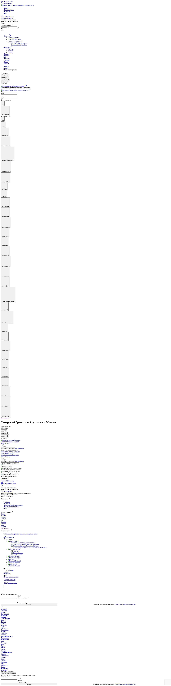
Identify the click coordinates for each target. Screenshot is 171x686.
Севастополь (4, 655)
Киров (3, 626)
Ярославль (4, 670)
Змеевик (3, 523)
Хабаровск (4, 665)
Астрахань (4, 609)
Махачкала (4, 633)
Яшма (2, 525)
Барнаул (3, 612)
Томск (2, 659)
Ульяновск (4, 662)
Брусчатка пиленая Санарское (10, 442)
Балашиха (4, 610)
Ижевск (3, 620)
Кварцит (3, 518)
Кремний (3, 522)
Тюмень (3, 660)
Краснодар (4, 628)
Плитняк (3, 515)
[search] (18, 27)
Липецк (3, 631)
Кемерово (4, 625)
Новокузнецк (5, 638)
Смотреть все (5, 418)
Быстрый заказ (19, 448)
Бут (2, 520)
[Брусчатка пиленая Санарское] (10, 440)
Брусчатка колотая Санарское (10, 455)
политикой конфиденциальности (126, 604)
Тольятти (3, 657)
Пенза (2, 644)
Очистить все (5, 82)
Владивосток (5, 614)
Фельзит (3, 526)
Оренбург (4, 643)
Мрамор (3, 517)
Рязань (3, 649)
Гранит (3, 514)
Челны (3, 667)
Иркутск (3, 622)
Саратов (3, 654)
